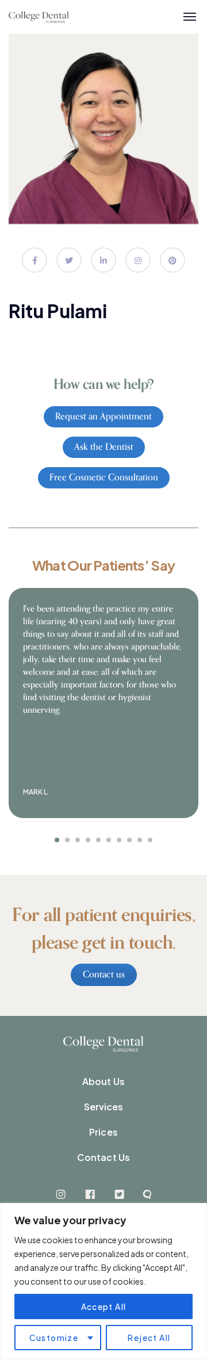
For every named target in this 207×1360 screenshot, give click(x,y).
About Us (103, 1081)
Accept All (103, 1306)
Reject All (149, 1337)
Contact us (104, 974)
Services (104, 1107)
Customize (54, 1337)
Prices (103, 1132)
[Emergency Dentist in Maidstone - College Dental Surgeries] (39, 16)
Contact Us (103, 1157)
